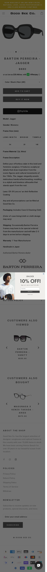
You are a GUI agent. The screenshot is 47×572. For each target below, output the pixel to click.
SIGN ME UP (30, 291)
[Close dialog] (43, 274)
